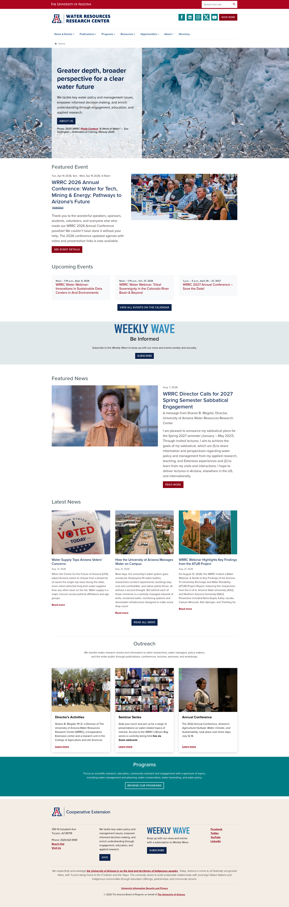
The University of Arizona (171, 894)
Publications (87, 34)
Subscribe (144, 356)
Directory (184, 34)
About (167, 34)
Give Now (228, 17)
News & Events (63, 34)
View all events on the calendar (144, 307)
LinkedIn (216, 841)
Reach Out (58, 844)
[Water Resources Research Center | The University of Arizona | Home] (81, 18)
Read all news (144, 622)
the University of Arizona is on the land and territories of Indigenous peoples (132, 871)
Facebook (216, 829)
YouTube (216, 837)
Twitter (215, 833)
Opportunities (148, 34)
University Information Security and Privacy (144, 888)
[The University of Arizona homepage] (74, 4)
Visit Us (56, 848)
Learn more (62, 746)
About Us (66, 121)
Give (105, 857)
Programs (107, 34)
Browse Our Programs (144, 785)
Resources (127, 34)
